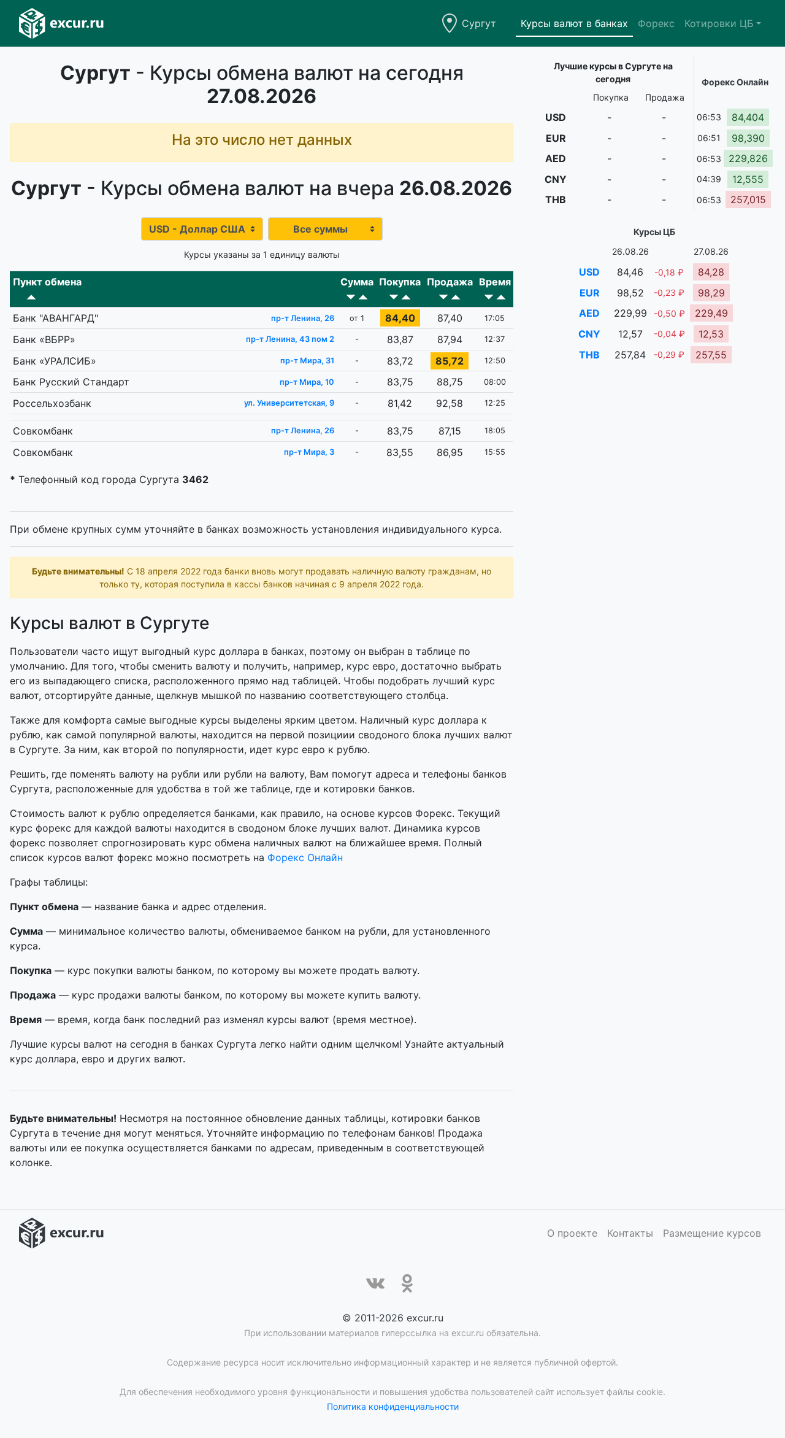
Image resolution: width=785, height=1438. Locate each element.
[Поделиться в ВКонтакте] (375, 1283)
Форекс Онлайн (305, 857)
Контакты (630, 1233)
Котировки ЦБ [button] (719, 23)
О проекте (572, 1233)
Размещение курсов (712, 1233)
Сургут (479, 23)
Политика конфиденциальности (393, 1406)
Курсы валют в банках (574, 23)
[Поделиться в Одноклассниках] (407, 1283)
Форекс (656, 23)
